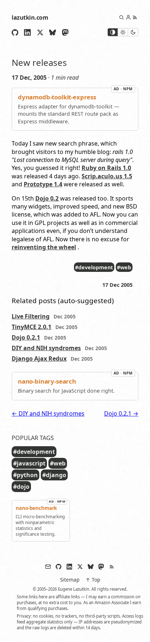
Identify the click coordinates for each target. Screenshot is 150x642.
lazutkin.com (30, 17)
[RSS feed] (135, 17)
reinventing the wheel (44, 247)
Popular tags (33, 438)
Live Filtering (31, 316)
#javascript (29, 463)
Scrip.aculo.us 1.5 (107, 176)
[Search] (121, 17)
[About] (128, 17)
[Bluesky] (52, 32)
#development (94, 267)
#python (25, 475)
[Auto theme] (113, 32)
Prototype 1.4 (43, 184)
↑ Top (93, 579)
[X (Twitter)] (40, 32)
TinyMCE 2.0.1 (31, 327)
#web (124, 267)
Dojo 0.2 (47, 198)
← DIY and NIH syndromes (48, 413)
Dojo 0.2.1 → (121, 413)
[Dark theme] (133, 32)
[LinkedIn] (27, 32)
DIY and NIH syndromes (46, 348)
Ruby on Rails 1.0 (106, 168)
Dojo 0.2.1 (26, 337)
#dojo (21, 487)
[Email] (48, 567)
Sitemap (69, 579)
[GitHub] (15, 32)
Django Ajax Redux (39, 358)
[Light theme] (123, 32)
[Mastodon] (65, 32)
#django (54, 475)
